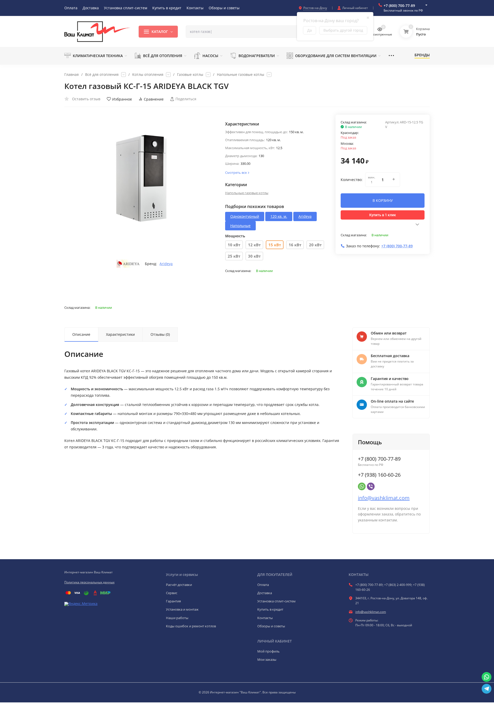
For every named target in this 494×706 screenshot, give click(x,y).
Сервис (171, 593)
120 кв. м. (278, 216)
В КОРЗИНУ (383, 200)
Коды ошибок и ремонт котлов (191, 626)
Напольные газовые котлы (240, 74)
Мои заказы (266, 659)
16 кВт (295, 244)
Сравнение (154, 99)
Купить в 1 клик (382, 215)
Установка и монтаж (182, 609)
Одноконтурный (244, 216)
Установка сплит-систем (276, 601)
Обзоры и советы (271, 626)
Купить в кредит (270, 609)
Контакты (265, 618)
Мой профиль (268, 651)
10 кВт (234, 244)
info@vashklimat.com (384, 497)
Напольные (240, 225)
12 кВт (254, 244)
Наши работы (177, 618)
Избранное (122, 99)
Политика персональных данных (89, 582)
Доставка (264, 593)
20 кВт (315, 244)
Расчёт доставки (179, 584)
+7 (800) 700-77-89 (399, 5)
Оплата (263, 584)
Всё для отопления (102, 74)
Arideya (166, 264)
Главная (71, 74)
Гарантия (173, 601)
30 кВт (254, 256)
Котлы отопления (147, 74)
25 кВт (234, 256)
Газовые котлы (190, 74)
